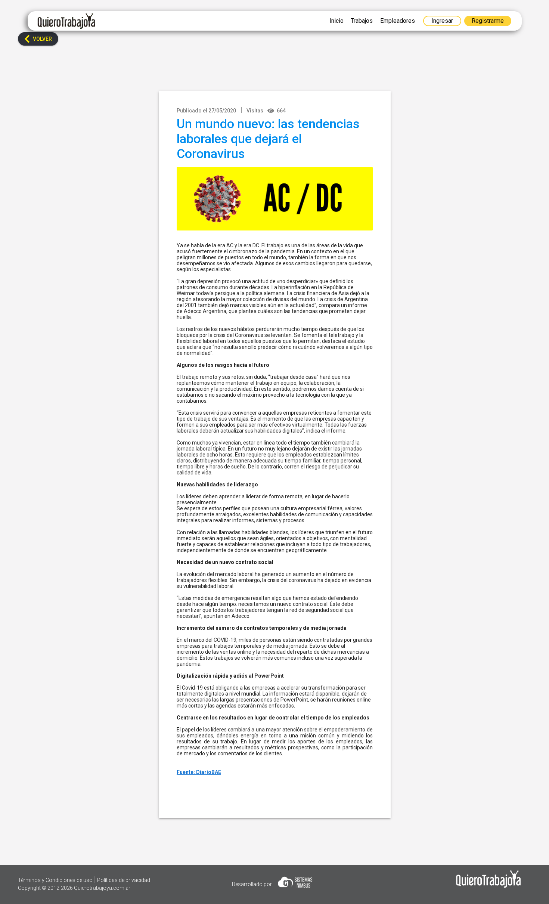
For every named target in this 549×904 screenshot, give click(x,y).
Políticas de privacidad (123, 880)
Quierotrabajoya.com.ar (102, 888)
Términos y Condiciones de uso (56, 880)
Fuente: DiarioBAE (199, 772)
